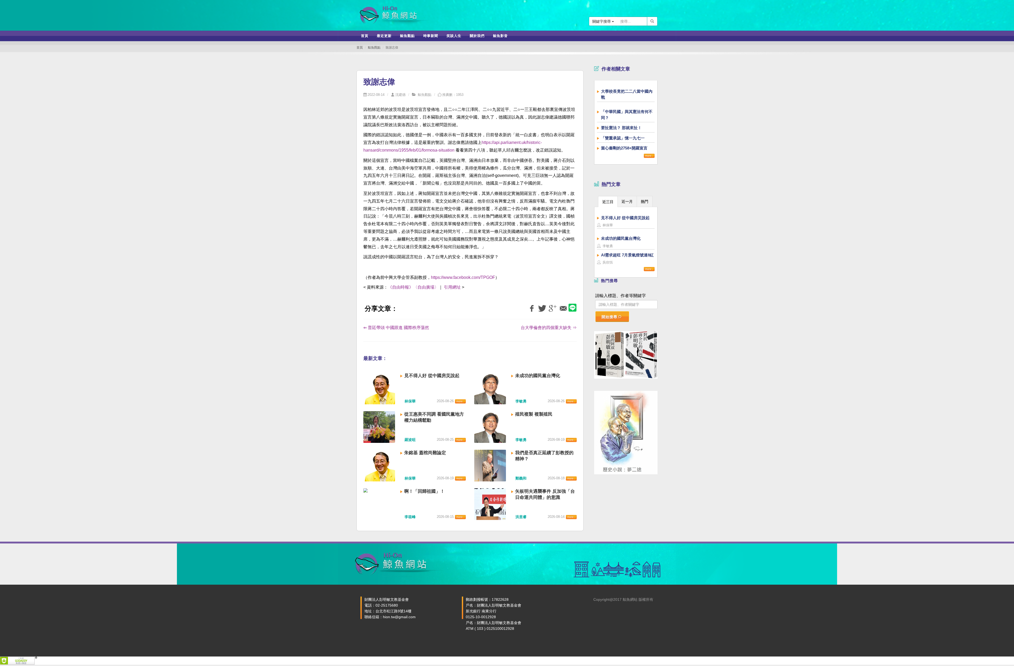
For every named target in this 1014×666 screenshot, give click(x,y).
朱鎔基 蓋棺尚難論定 (425, 452)
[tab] (608, 201)
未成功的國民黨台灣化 (537, 375)
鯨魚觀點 (374, 47)
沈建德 (400, 95)
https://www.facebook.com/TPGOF (463, 277)
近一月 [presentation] (627, 201)
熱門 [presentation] (644, 201)
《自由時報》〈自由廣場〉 (413, 287)
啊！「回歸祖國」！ (424, 491)
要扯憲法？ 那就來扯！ (621, 127)
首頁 (359, 47)
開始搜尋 (609, 317)
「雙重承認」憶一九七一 (623, 138)
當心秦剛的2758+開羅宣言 (624, 148)
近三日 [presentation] (607, 202)
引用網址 (452, 287)
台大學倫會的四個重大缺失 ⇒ (549, 327)
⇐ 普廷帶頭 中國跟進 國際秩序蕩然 (396, 327)
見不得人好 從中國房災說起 (431, 375)
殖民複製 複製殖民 (533, 414)
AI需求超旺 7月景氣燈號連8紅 (627, 255)
